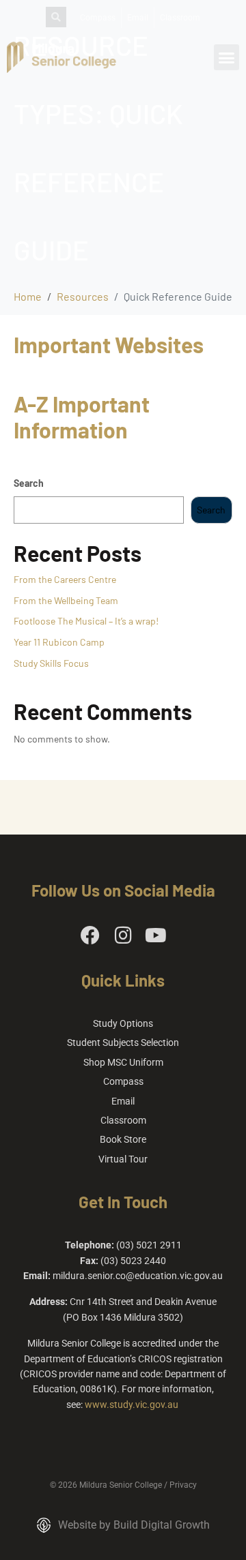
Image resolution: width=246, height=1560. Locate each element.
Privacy (183, 1485)
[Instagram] (123, 935)
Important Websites (109, 344)
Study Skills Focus (51, 663)
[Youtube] (155, 935)
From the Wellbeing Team (66, 600)
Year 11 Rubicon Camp (59, 642)
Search (29, 483)
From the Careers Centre (65, 579)
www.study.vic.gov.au (131, 1404)
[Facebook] (90, 935)
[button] (227, 57)
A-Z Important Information (82, 416)
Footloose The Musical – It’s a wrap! (86, 621)
